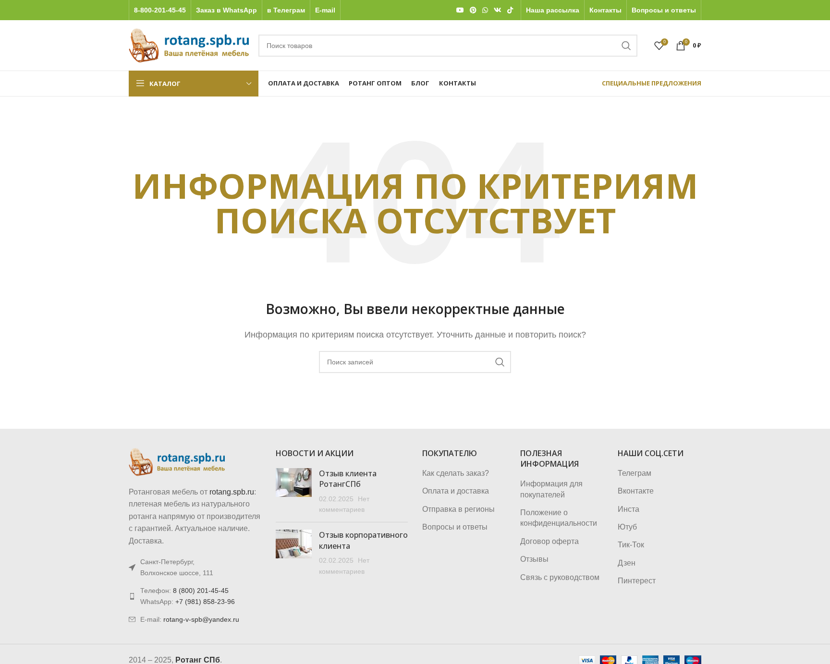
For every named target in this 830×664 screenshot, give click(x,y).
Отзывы (534, 559)
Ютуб (627, 527)
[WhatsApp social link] (485, 10)
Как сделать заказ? (455, 473)
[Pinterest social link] (473, 10)
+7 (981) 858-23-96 (205, 601)
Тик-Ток (631, 545)
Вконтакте (636, 491)
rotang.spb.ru (231, 492)
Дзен (626, 563)
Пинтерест (637, 581)
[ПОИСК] (626, 46)
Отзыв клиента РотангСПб (348, 478)
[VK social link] (497, 10)
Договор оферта (549, 541)
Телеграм (634, 473)
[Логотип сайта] (189, 45)
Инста (628, 509)
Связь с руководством (559, 577)
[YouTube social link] (460, 10)
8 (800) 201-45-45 (201, 590)
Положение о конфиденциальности (558, 517)
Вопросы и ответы (455, 527)
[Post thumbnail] (294, 491)
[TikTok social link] (510, 10)
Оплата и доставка (455, 491)
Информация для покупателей (551, 489)
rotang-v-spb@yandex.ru (201, 619)
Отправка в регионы (458, 509)
